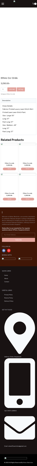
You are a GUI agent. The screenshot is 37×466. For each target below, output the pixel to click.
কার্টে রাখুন (20, 89)
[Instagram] (9, 250)
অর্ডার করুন (12, 89)
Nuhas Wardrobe (28, 462)
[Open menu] (2, 4)
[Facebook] (4, 250)
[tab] (18, 100)
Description (6, 100)
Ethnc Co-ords (11, 94)
